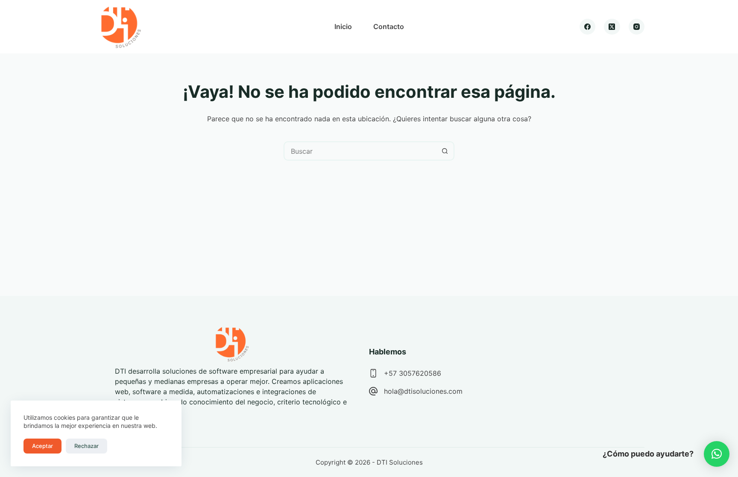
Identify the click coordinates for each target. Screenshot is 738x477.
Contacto (388, 26)
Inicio (343, 26)
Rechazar (86, 445)
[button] (716, 454)
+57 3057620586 (412, 373)
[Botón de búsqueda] (445, 151)
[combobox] (360, 151)
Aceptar (42, 445)
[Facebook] (588, 27)
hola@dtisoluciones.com (423, 391)
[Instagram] (637, 27)
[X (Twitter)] (612, 27)
